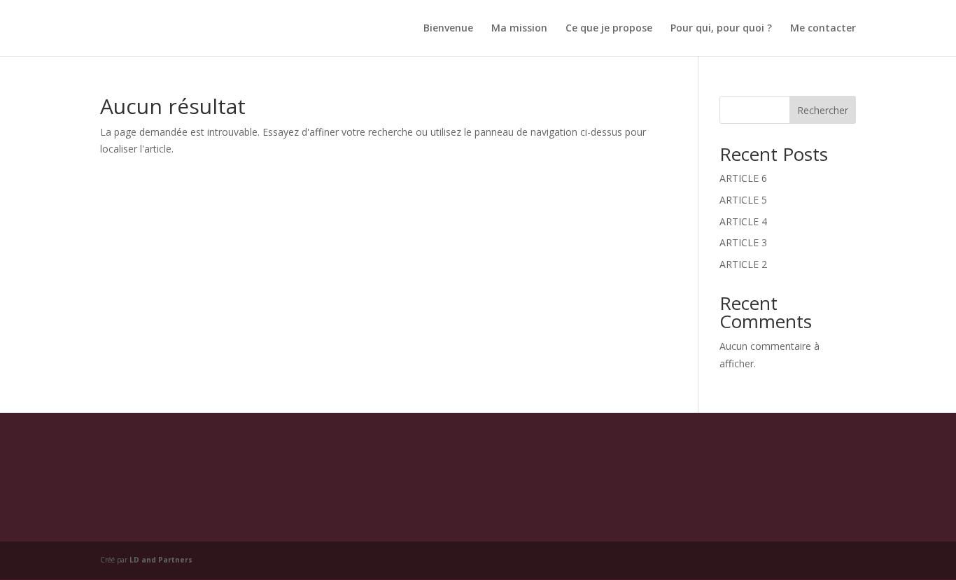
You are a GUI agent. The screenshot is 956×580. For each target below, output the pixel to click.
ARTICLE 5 (743, 199)
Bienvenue (448, 28)
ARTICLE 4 (743, 221)
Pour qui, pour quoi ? (721, 28)
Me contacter (823, 28)
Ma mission (519, 28)
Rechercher (822, 110)
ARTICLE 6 (743, 178)
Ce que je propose (608, 28)
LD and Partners (160, 560)
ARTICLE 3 (743, 242)
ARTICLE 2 (743, 264)
